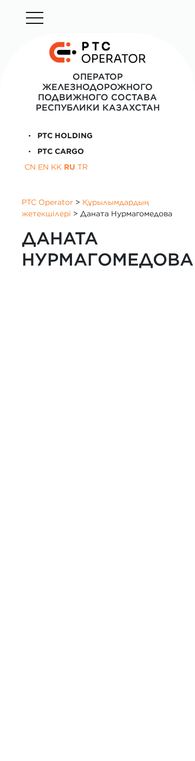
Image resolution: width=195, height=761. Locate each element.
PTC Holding (64, 135)
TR (82, 167)
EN (43, 167)
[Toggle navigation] (35, 18)
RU (69, 167)
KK (56, 167)
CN (30, 167)
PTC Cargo (59, 151)
